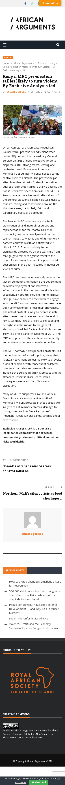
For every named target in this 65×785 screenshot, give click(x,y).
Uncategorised (16, 91)
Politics (7, 57)
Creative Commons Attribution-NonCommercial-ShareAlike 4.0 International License (28, 735)
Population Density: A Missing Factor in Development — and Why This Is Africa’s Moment (34, 609)
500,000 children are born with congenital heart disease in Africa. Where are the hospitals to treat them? (34, 595)
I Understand (38, 782)
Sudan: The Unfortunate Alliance (28, 618)
